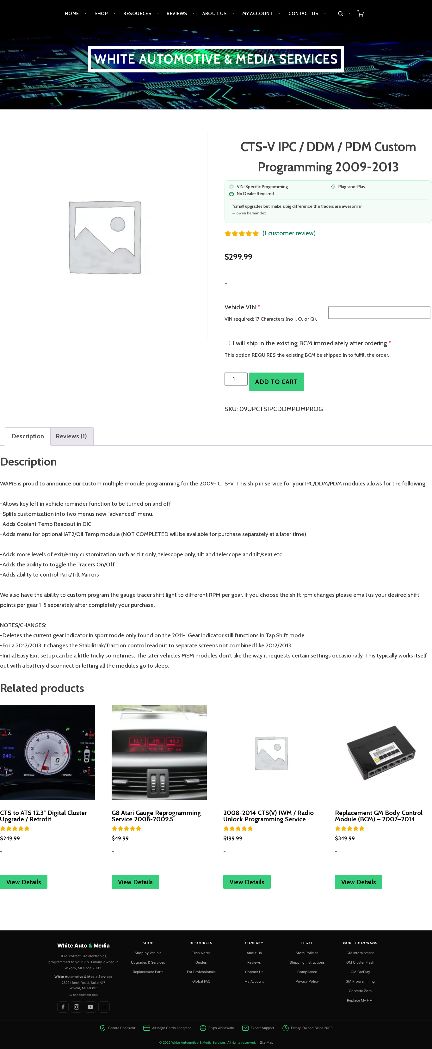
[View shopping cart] (360, 13)
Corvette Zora (360, 990)
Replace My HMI (360, 1000)
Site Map (266, 1042)
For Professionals (201, 971)
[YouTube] (90, 1007)
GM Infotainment (360, 952)
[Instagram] (76, 1007)
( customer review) (289, 233)
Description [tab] (27, 436)
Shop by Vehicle (148, 952)
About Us (214, 13)
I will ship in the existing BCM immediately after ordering (312, 343)
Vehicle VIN (243, 307)
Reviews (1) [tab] (71, 436)
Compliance (307, 971)
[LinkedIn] (104, 1007)
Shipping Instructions (307, 962)
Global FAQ (201, 981)
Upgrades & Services (148, 962)
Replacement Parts (148, 971)
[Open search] (344, 14)
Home (72, 13)
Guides (201, 962)
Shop (101, 13)
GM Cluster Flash (360, 962)
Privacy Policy (307, 981)
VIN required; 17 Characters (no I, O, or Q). (271, 319)
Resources (137, 13)
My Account (257, 13)
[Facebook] (63, 1007)
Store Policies (307, 952)
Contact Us (303, 13)
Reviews (177, 13)
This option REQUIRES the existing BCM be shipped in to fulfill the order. (307, 355)
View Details (23, 882)
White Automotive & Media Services (216, 59)
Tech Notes (201, 952)
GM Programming (360, 981)
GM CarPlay (360, 971)
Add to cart (276, 382)
